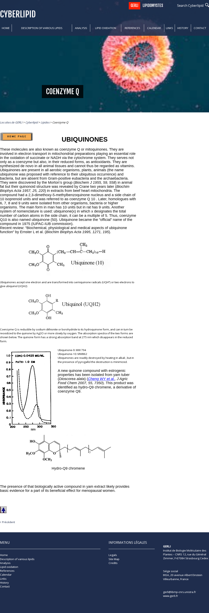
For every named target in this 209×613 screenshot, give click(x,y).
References (132, 28)
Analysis (81, 28)
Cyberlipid (18, 14)
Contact (200, 28)
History (182, 28)
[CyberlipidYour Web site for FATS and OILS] (183, 565)
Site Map (114, 559)
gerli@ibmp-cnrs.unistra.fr (179, 592)
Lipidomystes (153, 5)
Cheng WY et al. (101, 379)
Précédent (8, 522)
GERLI (134, 5)
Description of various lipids (41, 28)
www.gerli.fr (170, 596)
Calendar (154, 28)
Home (6, 28)
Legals (113, 555)
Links (169, 28)
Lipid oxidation (105, 28)
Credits (113, 563)
